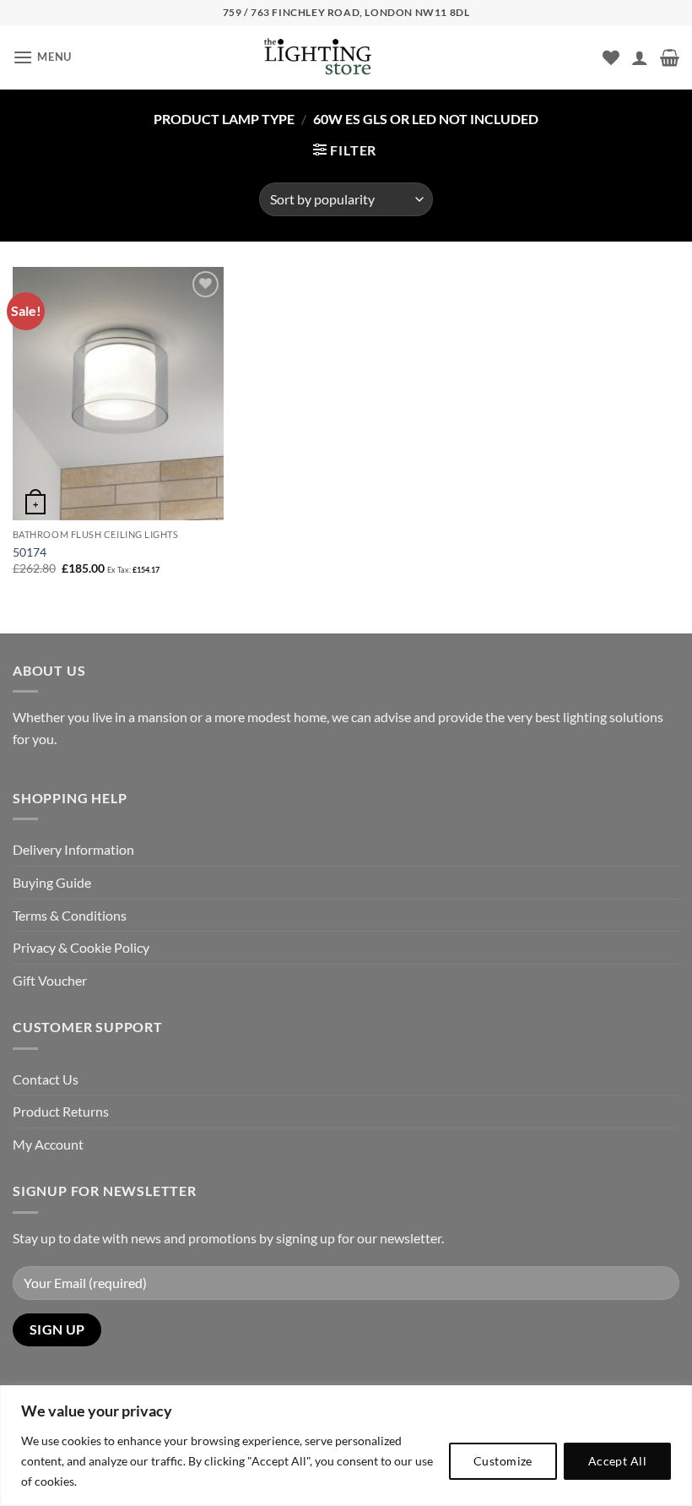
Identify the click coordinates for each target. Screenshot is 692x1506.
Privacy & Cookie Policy (81, 947)
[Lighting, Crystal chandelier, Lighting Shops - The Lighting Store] (346, 58)
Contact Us (45, 1079)
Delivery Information (73, 849)
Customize (503, 1461)
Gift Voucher (50, 980)
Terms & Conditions (70, 915)
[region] (346, 1445)
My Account (48, 1144)
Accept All (617, 1461)
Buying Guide (52, 882)
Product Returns (61, 1111)
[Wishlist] (611, 57)
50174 (29, 552)
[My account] (639, 57)
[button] (42, 57)
